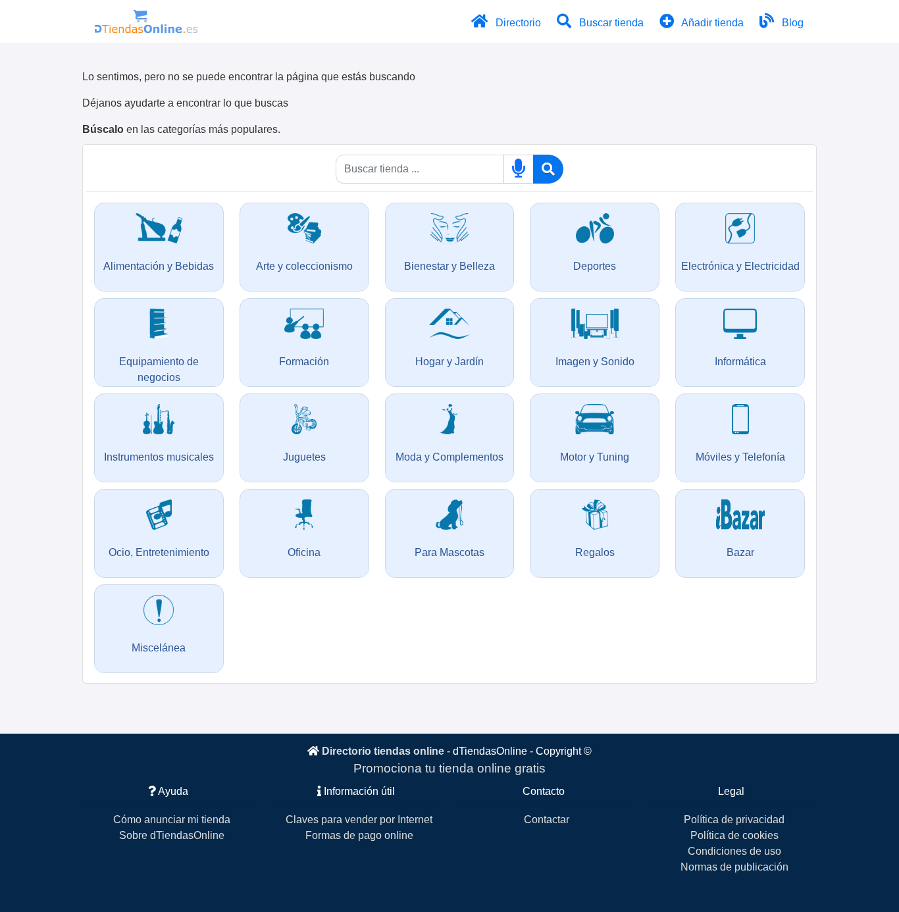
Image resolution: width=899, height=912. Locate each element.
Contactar (546, 819)
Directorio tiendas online (383, 751)
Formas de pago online (359, 835)
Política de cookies (734, 835)
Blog (791, 22)
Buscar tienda (610, 22)
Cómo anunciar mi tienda (171, 819)
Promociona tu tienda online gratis (449, 768)
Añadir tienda (711, 22)
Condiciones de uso (734, 851)
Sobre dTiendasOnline (171, 835)
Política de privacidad (734, 819)
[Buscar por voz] (518, 169)
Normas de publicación (734, 867)
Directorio (517, 22)
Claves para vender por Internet (359, 819)
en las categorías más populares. (181, 129)
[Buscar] (548, 169)
